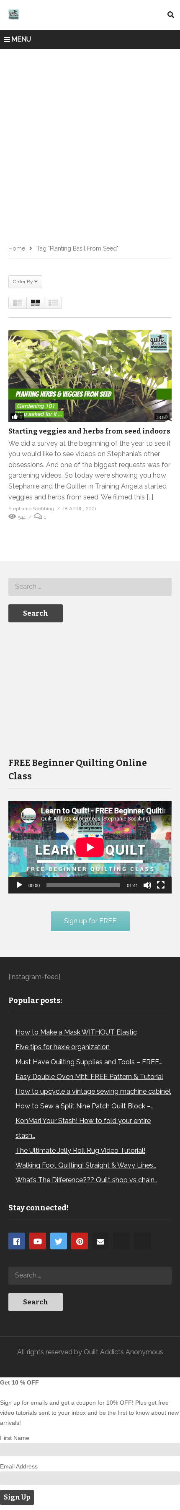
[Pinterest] (79, 1241)
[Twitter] (58, 1241)
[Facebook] (16, 1241)
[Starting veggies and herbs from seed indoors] (90, 376)
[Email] (100, 1241)
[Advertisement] (90, 143)
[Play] (19, 885)
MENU (21, 39)
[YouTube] (37, 1241)
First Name (14, 1437)
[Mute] (147, 885)
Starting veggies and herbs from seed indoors (89, 431)
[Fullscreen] (161, 885)
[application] (90, 847)
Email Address (19, 1466)
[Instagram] (121, 1241)
